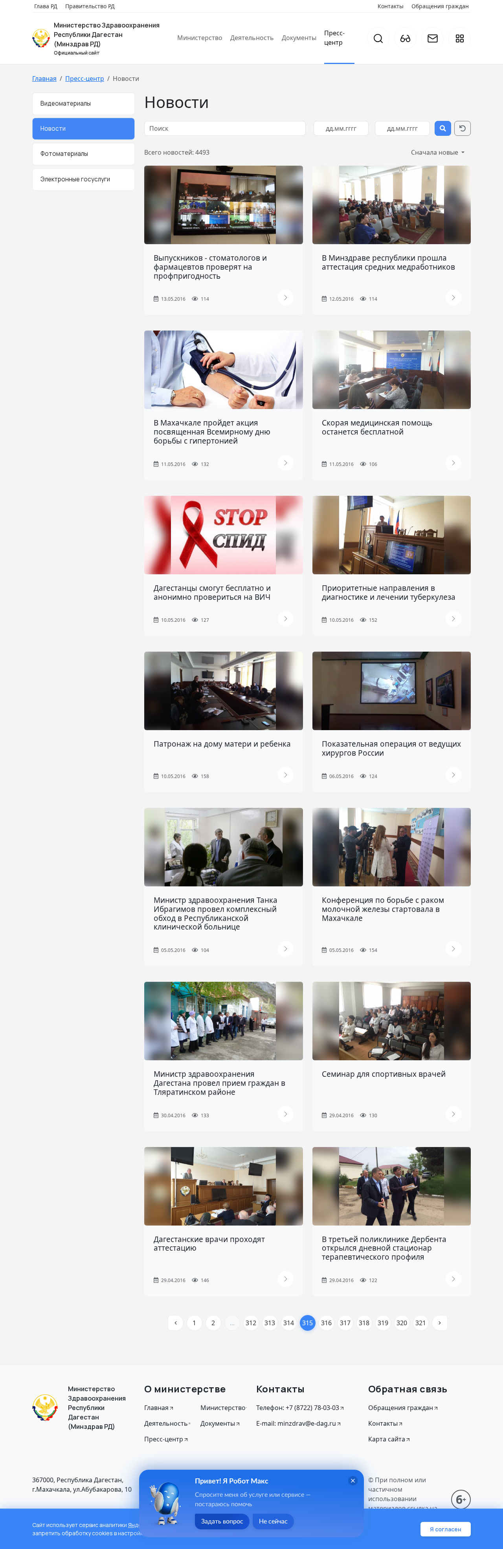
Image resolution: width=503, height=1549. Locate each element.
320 (402, 1323)
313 (269, 1323)
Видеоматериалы (65, 103)
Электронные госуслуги (75, 179)
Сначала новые (435, 152)
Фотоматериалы (64, 154)
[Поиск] (378, 38)
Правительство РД (90, 6)
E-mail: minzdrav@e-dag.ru (296, 1423)
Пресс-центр (334, 38)
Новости (53, 128)
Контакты (391, 6)
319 (383, 1323)
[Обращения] (432, 38)
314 (288, 1323)
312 (251, 1323)
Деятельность (252, 37)
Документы (299, 37)
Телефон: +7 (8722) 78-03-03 (297, 1407)
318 (364, 1323)
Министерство (199, 37)
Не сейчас (273, 1521)
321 (420, 1323)
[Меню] (459, 38)
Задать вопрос (222, 1521)
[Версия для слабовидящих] (405, 38)
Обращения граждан (440, 6)
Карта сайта (386, 1439)
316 (326, 1323)
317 (345, 1323)
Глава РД (45, 6)
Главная (44, 78)
